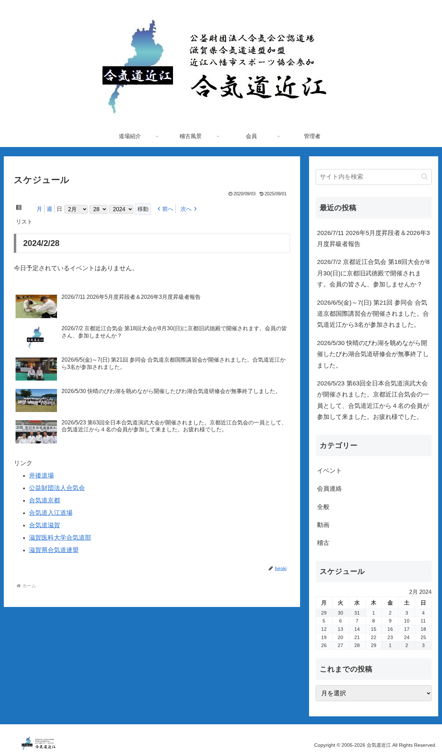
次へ (186, 209)
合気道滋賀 (44, 525)
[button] (425, 176)
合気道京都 (44, 500)
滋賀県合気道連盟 (54, 550)
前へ (167, 209)
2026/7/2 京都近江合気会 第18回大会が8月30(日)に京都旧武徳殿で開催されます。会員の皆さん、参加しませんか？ (373, 273)
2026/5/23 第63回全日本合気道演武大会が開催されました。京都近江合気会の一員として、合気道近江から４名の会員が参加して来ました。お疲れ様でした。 (373, 400)
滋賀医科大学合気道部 (60, 537)
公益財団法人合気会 (57, 487)
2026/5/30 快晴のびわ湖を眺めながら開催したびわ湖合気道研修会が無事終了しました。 (373, 354)
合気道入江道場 (51, 512)
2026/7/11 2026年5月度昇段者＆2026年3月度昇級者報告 (373, 238)
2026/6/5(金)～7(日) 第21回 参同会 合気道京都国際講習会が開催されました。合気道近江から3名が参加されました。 (373, 314)
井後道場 (41, 475)
